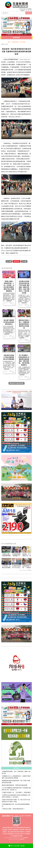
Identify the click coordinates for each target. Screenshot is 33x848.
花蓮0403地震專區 (25, 834)
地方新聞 (16, 827)
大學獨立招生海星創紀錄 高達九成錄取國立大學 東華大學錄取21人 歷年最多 (16, 796)
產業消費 (22, 827)
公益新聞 (4, 829)
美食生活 (28, 827)
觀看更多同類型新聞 (16, 383)
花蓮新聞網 (25, 837)
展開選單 (16, 37)
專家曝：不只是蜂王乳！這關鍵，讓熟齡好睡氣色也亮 (26, 556)
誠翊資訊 (22, 839)
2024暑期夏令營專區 (16, 836)
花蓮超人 (5, 831)
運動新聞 (16, 829)
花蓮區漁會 (28, 829)
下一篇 (24, 261)
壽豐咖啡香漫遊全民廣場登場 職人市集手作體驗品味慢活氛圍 (16, 781)
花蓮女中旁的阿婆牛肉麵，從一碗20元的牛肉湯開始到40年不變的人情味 (16, 800)
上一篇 (9, 261)
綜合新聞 (16, 834)
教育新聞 (16, 831)
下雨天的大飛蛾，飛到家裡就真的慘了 (13, 809)
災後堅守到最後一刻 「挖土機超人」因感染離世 (16, 792)
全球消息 (5, 834)
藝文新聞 (10, 831)
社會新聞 (21, 829)
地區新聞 (5, 827)
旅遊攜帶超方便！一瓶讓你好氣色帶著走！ (26, 568)
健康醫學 (10, 834)
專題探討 (22, 831)
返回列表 (16, 261)
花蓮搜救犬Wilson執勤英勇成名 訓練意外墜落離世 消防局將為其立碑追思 (16, 777)
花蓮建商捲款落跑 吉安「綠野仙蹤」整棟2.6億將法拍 (16, 772)
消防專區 (10, 829)
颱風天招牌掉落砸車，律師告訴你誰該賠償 (14, 785)
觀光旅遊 (10, 827)
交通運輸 (28, 831)
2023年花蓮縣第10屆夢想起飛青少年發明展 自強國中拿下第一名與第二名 (16, 789)
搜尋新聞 (28, 13)
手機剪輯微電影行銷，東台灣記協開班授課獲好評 (16, 805)
